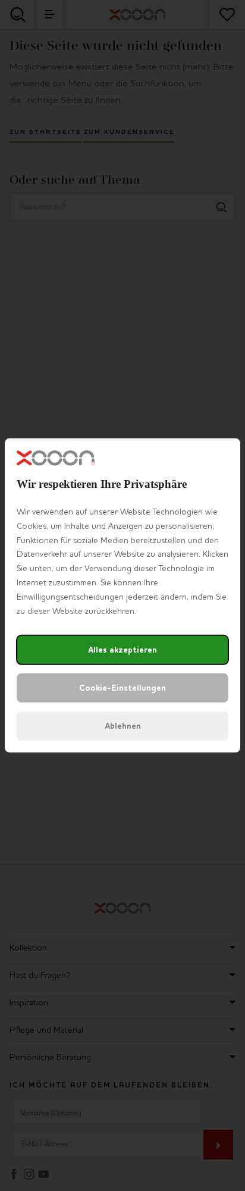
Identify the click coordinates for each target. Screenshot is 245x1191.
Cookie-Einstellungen (122, 688)
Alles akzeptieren (122, 650)
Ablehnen (123, 726)
